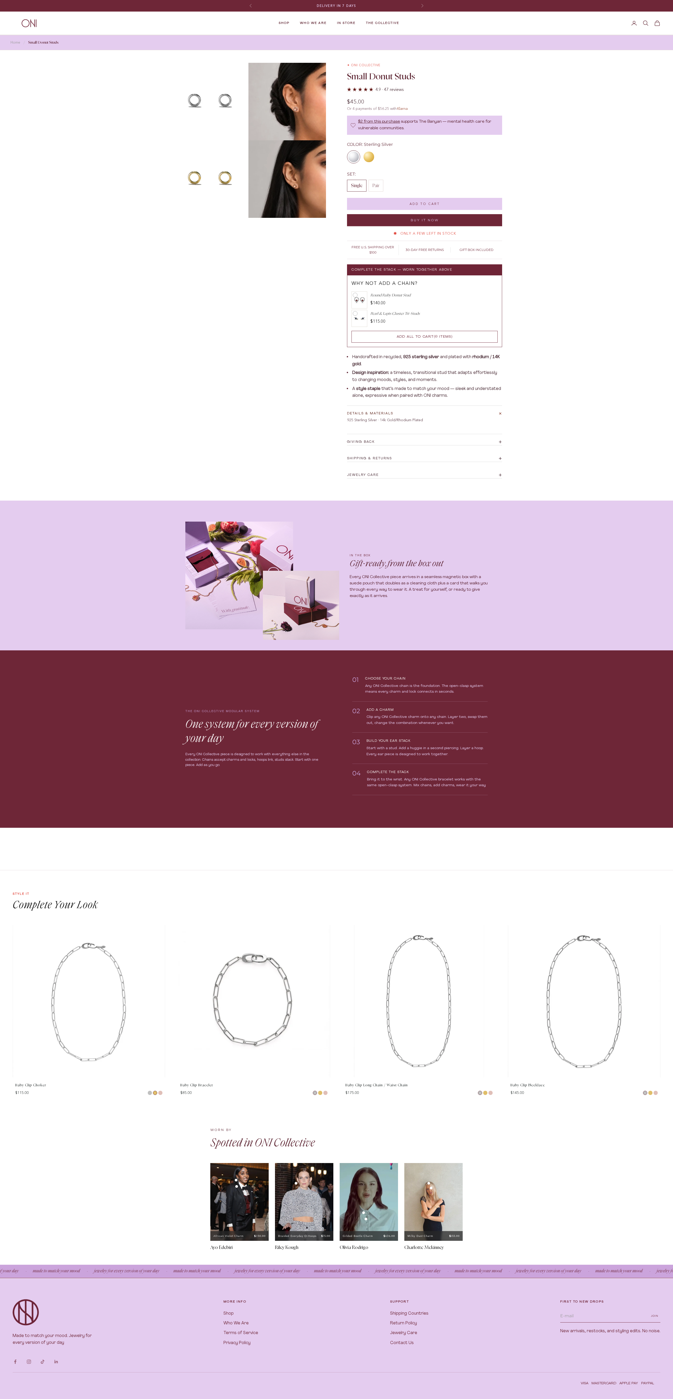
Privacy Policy (237, 1343)
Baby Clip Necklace (528, 1085)
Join (654, 1316)
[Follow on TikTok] (42, 1361)
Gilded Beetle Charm (358, 1236)
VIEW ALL (651, 920)
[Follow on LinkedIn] (56, 1361)
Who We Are (236, 1323)
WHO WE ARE (313, 23)
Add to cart (425, 204)
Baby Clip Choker (30, 1085)
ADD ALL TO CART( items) (425, 337)
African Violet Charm (228, 1236)
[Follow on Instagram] (29, 1361)
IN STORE (346, 23)
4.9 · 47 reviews (389, 89)
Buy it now (425, 220)
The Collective (382, 23)
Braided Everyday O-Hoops (297, 1236)
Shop (228, 1313)
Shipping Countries (409, 1313)
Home (15, 42)
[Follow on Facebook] (15, 1361)
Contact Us (402, 1343)
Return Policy (403, 1323)
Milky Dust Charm (420, 1236)
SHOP (284, 23)
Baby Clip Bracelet (196, 1085)
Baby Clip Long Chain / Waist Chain (376, 1085)
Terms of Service (240, 1333)
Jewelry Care (403, 1333)
